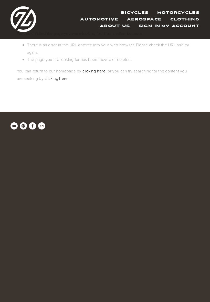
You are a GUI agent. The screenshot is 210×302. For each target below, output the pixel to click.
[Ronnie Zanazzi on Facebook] (32, 126)
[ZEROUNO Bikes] (23, 126)
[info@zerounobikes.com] (41, 126)
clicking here (94, 71)
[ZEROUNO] (14, 126)
